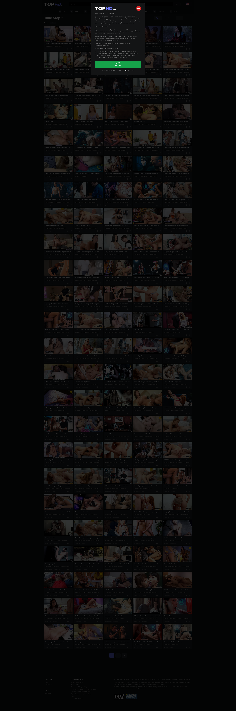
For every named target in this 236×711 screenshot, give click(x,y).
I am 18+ (118, 64)
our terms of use (129, 70)
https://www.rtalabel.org (102, 45)
